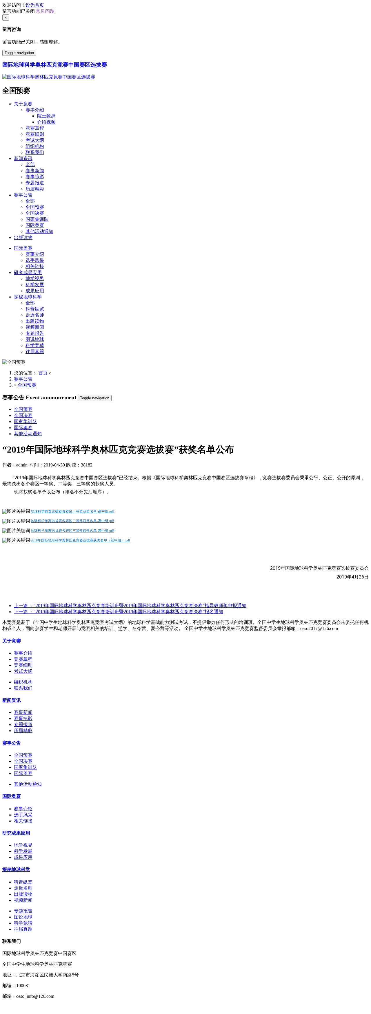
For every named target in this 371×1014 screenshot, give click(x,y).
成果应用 (35, 290)
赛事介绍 (35, 109)
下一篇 (118, 611)
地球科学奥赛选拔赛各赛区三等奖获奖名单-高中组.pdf (72, 531)
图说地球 (35, 339)
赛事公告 (23, 194)
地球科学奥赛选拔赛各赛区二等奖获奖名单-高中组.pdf (72, 521)
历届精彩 (35, 188)
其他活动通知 (39, 231)
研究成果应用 (28, 272)
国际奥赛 (35, 225)
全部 (30, 164)
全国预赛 (35, 207)
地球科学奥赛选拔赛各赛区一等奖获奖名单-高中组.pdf (72, 511)
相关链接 (35, 266)
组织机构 (35, 146)
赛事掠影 (35, 176)
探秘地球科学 (28, 296)
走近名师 (35, 315)
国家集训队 (37, 219)
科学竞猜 (35, 345)
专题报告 (35, 333)
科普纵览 (35, 308)
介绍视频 (46, 122)
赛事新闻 (35, 170)
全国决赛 (35, 213)
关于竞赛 (23, 103)
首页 (43, 372)
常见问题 (45, 11)
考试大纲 (35, 140)
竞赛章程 (35, 128)
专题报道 (35, 182)
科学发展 (35, 284)
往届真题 (35, 351)
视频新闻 (35, 327)
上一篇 (130, 605)
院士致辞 (46, 115)
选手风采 (35, 260)
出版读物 (23, 237)
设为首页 (35, 5)
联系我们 (35, 152)
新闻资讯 (23, 158)
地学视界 (35, 278)
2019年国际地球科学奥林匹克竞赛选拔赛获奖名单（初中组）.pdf (80, 540)
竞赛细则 (35, 134)
